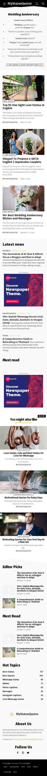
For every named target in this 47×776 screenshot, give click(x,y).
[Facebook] (18, 753)
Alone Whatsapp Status (30, 65)
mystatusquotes (10, 122)
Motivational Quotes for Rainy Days (23, 497)
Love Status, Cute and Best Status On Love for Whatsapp (23, 454)
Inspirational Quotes (23, 494)
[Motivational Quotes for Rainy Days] (23, 482)
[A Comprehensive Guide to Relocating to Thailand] (9, 603)
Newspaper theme (18, 763)
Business (7, 251)
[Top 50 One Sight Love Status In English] (23, 88)
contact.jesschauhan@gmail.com (28, 739)
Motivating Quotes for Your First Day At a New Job (23, 541)
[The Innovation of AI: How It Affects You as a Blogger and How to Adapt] (9, 577)
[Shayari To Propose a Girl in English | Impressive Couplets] (23, 142)
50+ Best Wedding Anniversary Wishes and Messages (23, 216)
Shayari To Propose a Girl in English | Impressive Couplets (22, 160)
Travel (6, 335)
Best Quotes (9, 101)
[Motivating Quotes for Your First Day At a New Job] (23, 524)
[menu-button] (43, 4)
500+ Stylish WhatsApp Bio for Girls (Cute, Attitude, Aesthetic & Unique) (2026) (23, 319)
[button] (37, 4)
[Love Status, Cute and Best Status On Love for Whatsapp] (23, 438)
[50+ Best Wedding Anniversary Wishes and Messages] (23, 198)
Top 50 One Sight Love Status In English (23, 106)
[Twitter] (28, 753)
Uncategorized (9, 313)
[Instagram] (23, 753)
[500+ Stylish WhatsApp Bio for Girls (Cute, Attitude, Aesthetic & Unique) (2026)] (9, 590)
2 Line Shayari (12, 65)
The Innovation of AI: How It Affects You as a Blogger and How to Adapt (30, 575)
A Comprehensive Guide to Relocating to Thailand (30, 600)
